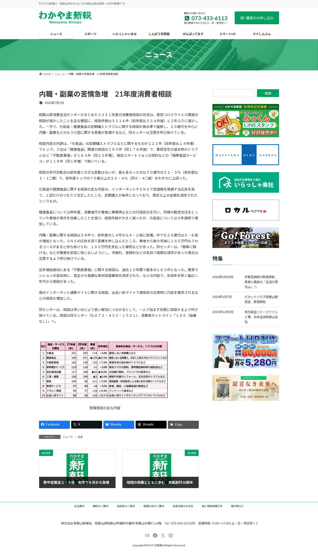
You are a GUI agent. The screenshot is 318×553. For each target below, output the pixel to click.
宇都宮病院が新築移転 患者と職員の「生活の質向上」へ (261, 281)
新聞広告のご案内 (153, 506)
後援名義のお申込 (183, 506)
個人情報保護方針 (212, 506)
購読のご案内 (100, 506)
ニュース (68, 436)
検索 (268, 93)
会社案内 (79, 506)
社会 (80, 436)
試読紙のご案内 (126, 506)
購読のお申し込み (260, 18)
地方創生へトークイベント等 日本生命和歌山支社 (261, 316)
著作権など (237, 506)
